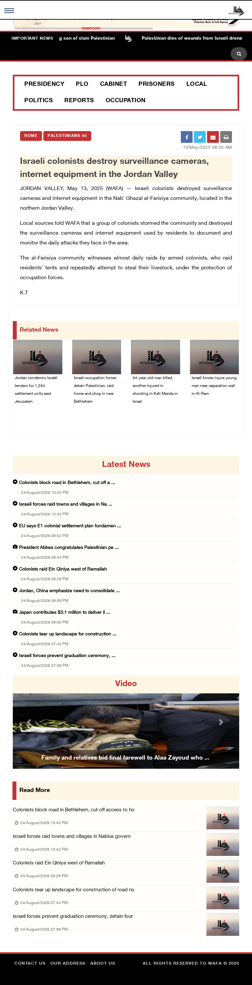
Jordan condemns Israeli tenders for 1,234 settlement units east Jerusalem (36, 390)
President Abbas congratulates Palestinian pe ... (69, 547)
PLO (82, 84)
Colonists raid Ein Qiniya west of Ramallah (63, 569)
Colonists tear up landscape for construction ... (67, 634)
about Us (102, 963)
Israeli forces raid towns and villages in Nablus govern (72, 837)
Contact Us (30, 963)
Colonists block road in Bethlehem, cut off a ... (67, 483)
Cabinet (113, 84)
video (126, 684)
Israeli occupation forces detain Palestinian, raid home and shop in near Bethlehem (95, 390)
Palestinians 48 (67, 136)
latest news (126, 465)
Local (196, 84)
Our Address (68, 963)
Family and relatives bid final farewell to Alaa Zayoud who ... (125, 758)
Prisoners (156, 84)
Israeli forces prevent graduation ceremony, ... (67, 656)
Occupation (126, 101)
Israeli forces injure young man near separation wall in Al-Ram (214, 386)
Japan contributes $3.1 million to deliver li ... (64, 612)
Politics (38, 101)
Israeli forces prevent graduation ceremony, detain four (73, 916)
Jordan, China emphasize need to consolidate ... (69, 591)
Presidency (44, 84)
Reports (79, 101)
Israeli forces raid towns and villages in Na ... (65, 504)
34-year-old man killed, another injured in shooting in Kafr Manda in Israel (155, 390)
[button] (30, 722)
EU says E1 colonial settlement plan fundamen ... (70, 526)
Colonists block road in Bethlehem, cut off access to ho (74, 810)
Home (31, 136)
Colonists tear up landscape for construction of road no (74, 890)
